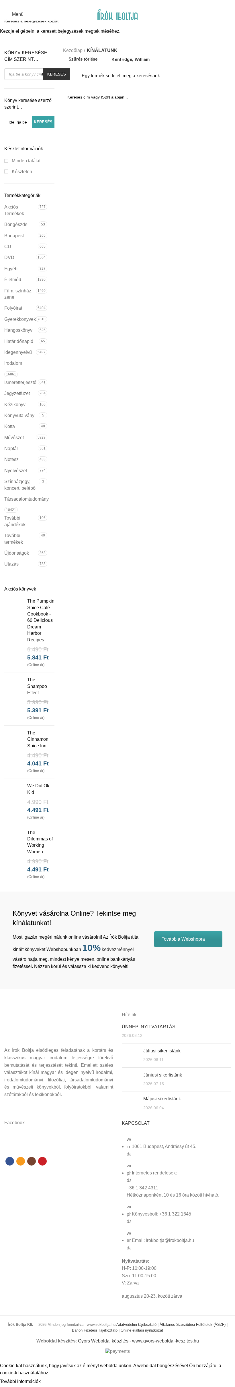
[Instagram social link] (120, 3)
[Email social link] (114, 3)
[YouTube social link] (127, 3)
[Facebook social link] (107, 3)
